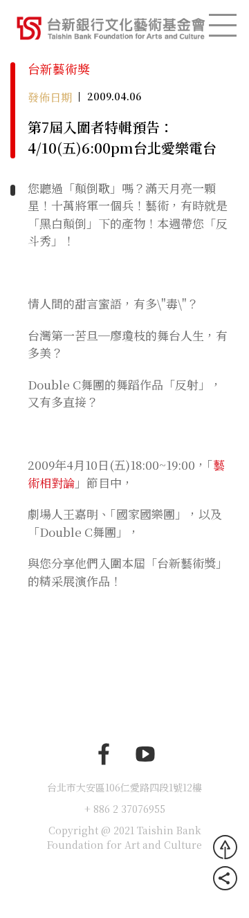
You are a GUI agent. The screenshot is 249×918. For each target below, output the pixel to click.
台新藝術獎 (59, 68)
